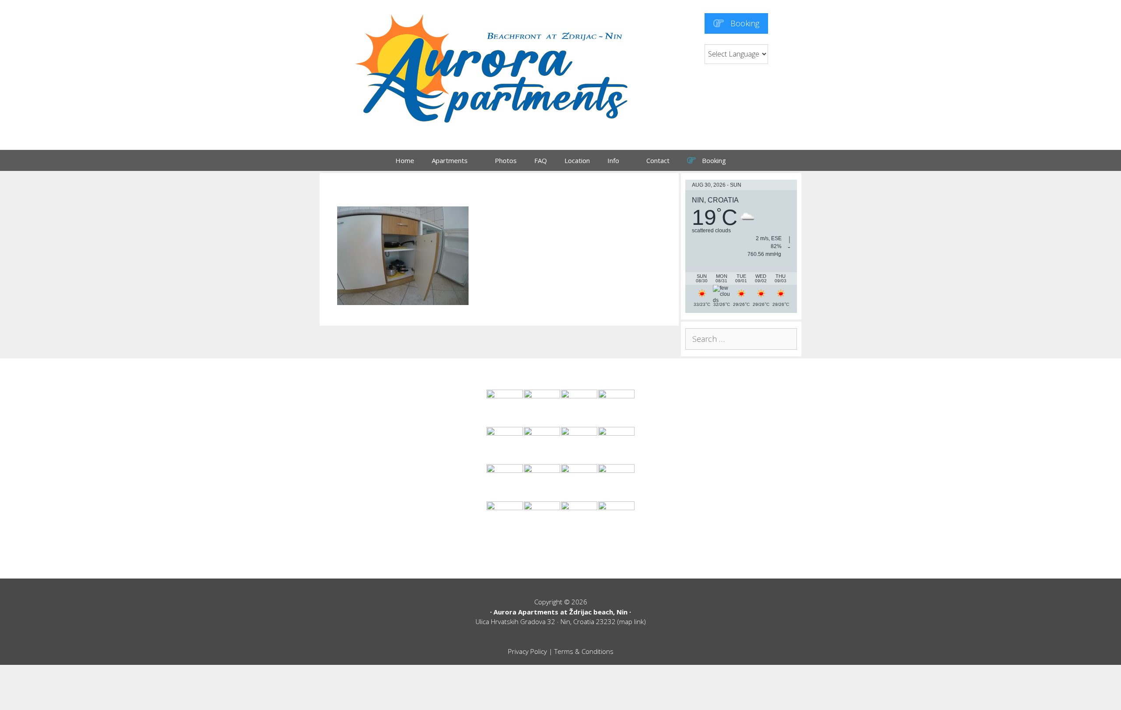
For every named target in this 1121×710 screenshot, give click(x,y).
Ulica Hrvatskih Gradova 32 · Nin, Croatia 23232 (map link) (561, 621)
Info (613, 160)
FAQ (540, 160)
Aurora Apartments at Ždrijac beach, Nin (560, 611)
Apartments (450, 160)
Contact (658, 160)
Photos (506, 160)
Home (404, 160)
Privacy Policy (527, 651)
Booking (743, 23)
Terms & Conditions (583, 651)
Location (577, 160)
